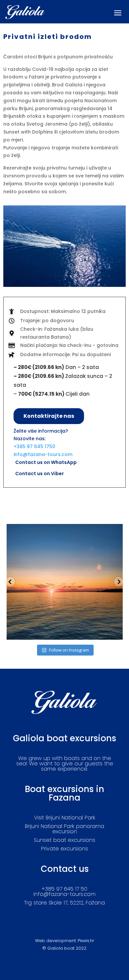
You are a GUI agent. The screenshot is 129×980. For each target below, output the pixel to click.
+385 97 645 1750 (34, 446)
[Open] (65, 582)
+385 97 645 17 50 (64, 889)
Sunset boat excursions (64, 840)
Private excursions (64, 848)
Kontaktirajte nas (48, 416)
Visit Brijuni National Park (64, 817)
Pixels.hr (86, 940)
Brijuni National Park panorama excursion (64, 828)
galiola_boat (63, 530)
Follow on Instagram (69, 650)
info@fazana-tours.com (43, 454)
